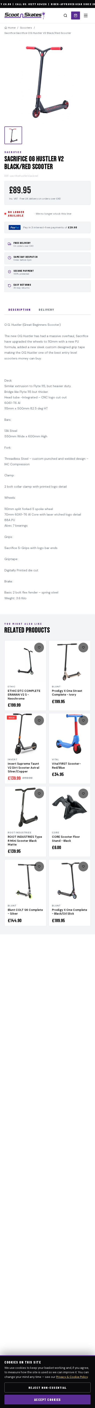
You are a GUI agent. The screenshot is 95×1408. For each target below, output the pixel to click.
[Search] (65, 15)
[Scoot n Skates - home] (24, 15)
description (19, 309)
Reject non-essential (47, 1387)
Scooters (26, 27)
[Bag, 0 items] (75, 15)
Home (11, 27)
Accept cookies (47, 1400)
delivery (46, 309)
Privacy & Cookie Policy (72, 1377)
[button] (47, 80)
